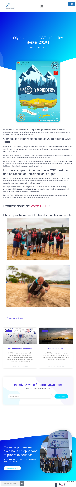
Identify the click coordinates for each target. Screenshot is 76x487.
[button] (41, 6)
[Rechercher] (22, 483)
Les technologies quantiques (20, 348)
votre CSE (39, 206)
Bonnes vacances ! (56, 348)
